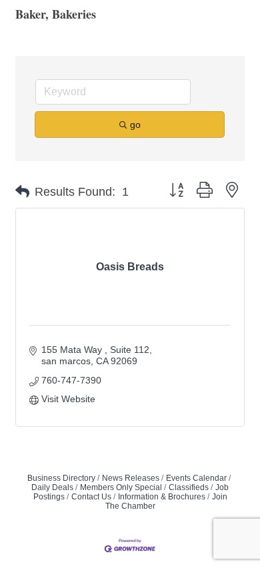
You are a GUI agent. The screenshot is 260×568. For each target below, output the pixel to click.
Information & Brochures (161, 496)
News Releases (130, 478)
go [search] (135, 124)
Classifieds (189, 487)
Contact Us (91, 496)
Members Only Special (121, 487)
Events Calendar (196, 478)
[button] (22, 191)
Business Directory (61, 478)
